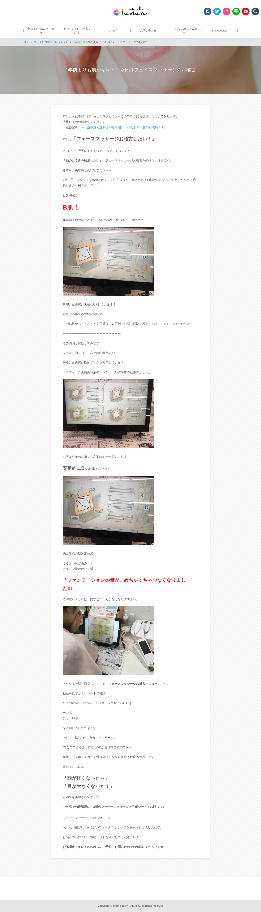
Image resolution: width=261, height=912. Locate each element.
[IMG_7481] (108, 447)
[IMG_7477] (108, 674)
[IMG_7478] (108, 294)
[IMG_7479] (108, 544)
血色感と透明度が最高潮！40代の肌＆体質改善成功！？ (125, 127)
